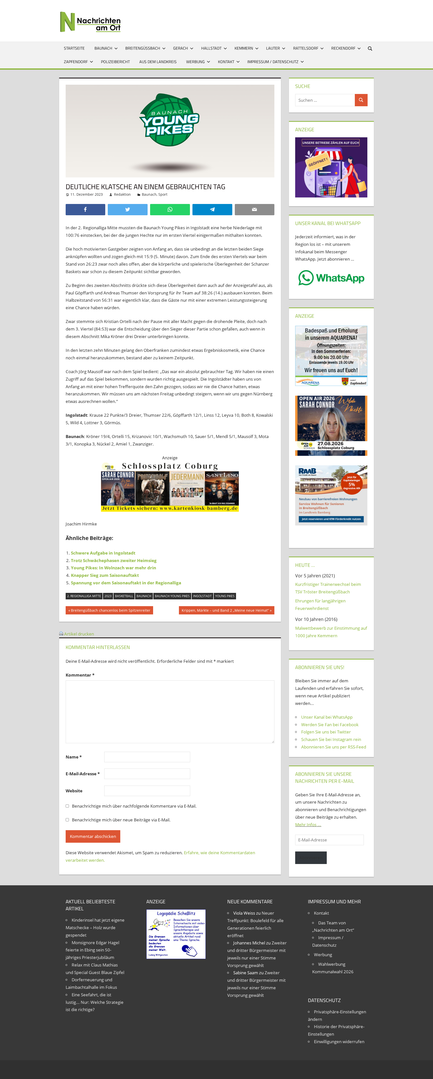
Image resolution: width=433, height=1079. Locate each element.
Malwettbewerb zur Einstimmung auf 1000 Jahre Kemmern (331, 631)
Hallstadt (211, 48)
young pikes (225, 596)
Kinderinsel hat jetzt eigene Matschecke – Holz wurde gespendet (95, 927)
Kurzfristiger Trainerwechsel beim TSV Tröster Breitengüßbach (328, 588)
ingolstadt (202, 596)
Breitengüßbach (142, 48)
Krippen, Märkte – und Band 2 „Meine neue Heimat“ (225, 611)
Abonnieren (310, 857)
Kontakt (226, 62)
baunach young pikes (172, 596)
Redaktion (122, 194)
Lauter (273, 48)
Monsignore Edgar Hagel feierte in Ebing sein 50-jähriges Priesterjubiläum (92, 950)
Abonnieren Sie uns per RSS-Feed (333, 747)
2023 (108, 596)
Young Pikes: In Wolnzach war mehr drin (113, 568)
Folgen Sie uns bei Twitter (326, 732)
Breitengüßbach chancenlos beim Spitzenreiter (110, 611)
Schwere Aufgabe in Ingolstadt (103, 553)
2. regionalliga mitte (84, 596)
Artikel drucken (79, 634)
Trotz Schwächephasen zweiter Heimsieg (114, 560)
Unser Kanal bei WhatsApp (327, 717)
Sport (162, 194)
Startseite (74, 48)
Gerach (180, 48)
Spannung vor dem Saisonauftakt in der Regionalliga (126, 583)
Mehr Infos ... (308, 824)
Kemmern (244, 48)
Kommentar (80, 675)
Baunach (103, 48)
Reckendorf (343, 48)
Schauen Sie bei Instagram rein (331, 739)
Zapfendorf (76, 62)
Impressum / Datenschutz (272, 62)
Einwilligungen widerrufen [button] (339, 1041)
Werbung (195, 62)
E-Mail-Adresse (83, 774)
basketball (124, 596)
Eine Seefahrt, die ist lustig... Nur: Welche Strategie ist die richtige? (95, 1002)
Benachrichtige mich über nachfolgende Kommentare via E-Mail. (134, 806)
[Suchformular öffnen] (370, 48)
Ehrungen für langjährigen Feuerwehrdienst (320, 604)
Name (74, 757)
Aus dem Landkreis (158, 62)
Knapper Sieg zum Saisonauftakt (105, 575)
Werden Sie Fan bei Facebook (330, 724)
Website (74, 791)
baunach (144, 596)
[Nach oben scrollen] (425, 1071)
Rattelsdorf (305, 48)
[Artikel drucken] (61, 634)
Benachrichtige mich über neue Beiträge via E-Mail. (121, 820)
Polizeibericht (115, 62)
